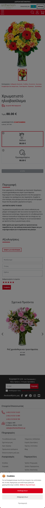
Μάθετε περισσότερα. (27, 485)
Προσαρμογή (22, 503)
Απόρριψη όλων (22, 497)
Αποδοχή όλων (22, 491)
